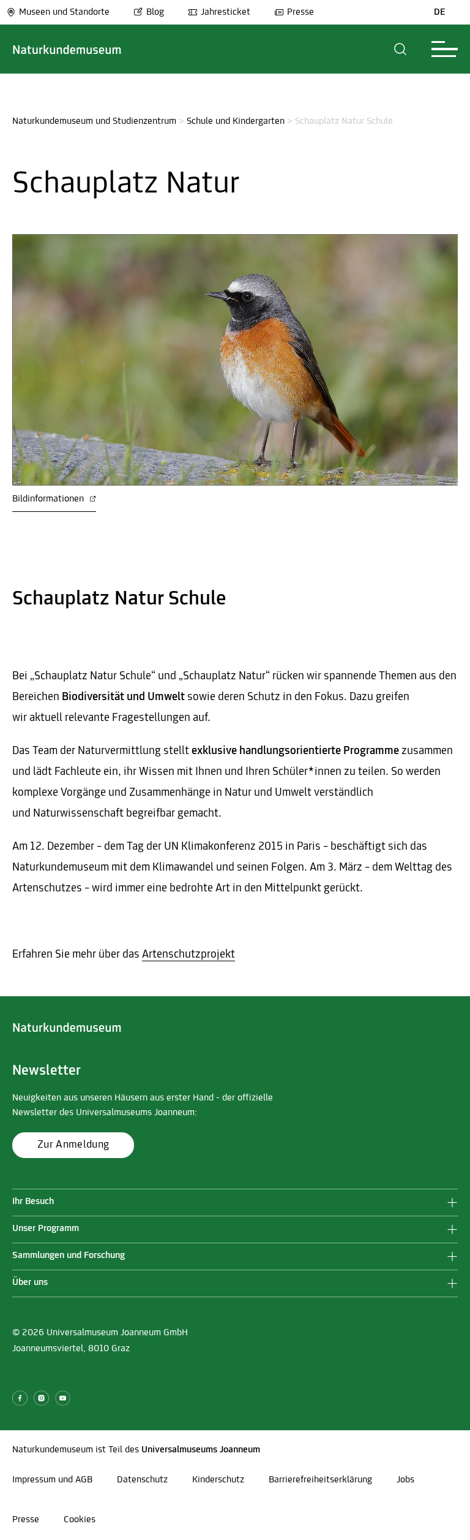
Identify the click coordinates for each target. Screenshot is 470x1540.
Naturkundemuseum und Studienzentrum (94, 121)
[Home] (67, 49)
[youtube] (62, 1398)
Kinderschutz (218, 1480)
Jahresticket (225, 12)
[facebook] (20, 1398)
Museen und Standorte (64, 12)
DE (440, 12)
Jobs (405, 1480)
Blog (155, 12)
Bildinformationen (49, 499)
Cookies (79, 1520)
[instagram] (41, 1398)
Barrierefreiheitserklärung (320, 1480)
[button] (400, 49)
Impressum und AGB (52, 1480)
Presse (300, 12)
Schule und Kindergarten (236, 121)
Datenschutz (142, 1480)
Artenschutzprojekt (188, 955)
